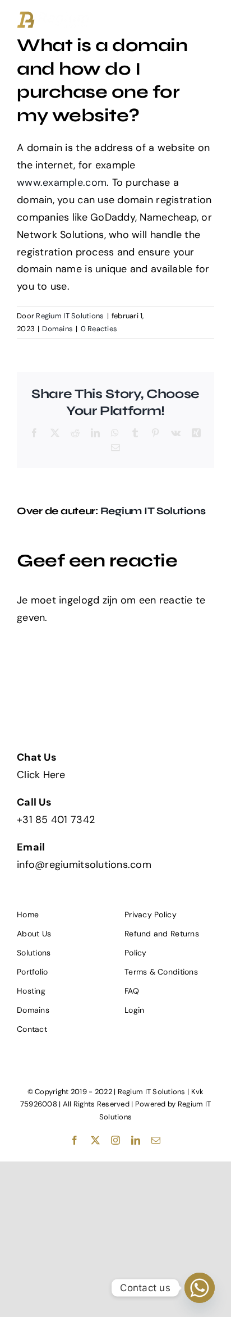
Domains (57, 328)
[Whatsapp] (199, 1288)
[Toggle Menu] (205, 17)
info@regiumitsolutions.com (84, 864)
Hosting (31, 991)
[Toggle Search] (174, 16)
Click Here (41, 774)
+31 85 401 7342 (56, 819)
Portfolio (32, 972)
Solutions (33, 953)
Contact (32, 1029)
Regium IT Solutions (70, 316)
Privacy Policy (150, 914)
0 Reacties (99, 328)
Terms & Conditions (161, 972)
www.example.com (62, 182)
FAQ (131, 991)
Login (134, 1010)
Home (28, 914)
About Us (34, 934)
